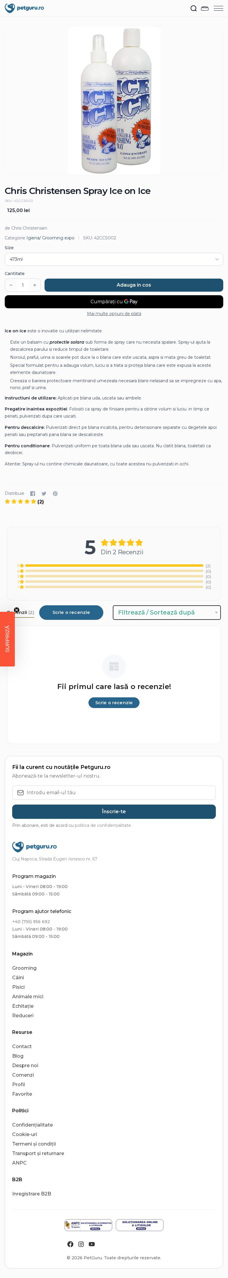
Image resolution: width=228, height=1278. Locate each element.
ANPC (19, 1163)
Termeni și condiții (34, 1144)
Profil (18, 1084)
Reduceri (23, 1015)
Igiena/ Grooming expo (50, 238)
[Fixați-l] (55, 493)
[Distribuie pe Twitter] (44, 493)
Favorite (22, 1094)
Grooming (24, 968)
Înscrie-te (114, 811)
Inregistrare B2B (31, 1194)
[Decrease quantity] (11, 285)
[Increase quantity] (35, 285)
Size (9, 247)
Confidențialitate (32, 1125)
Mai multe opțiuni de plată (114, 313)
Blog (17, 1056)
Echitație (23, 1006)
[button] (7, 639)
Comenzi (23, 1075)
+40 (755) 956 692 (31, 921)
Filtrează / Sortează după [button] (156, 612)
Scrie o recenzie (71, 612)
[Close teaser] (17, 610)
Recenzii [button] (20, 612)
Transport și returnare (38, 1153)
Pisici (18, 987)
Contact (22, 1046)
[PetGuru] (24, 8)
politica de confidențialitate (103, 825)
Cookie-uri (24, 1134)
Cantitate (15, 273)
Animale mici (27, 996)
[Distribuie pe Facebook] (32, 493)
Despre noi (25, 1065)
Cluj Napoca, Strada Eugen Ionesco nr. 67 (54, 859)
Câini (18, 977)
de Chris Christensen (26, 228)
